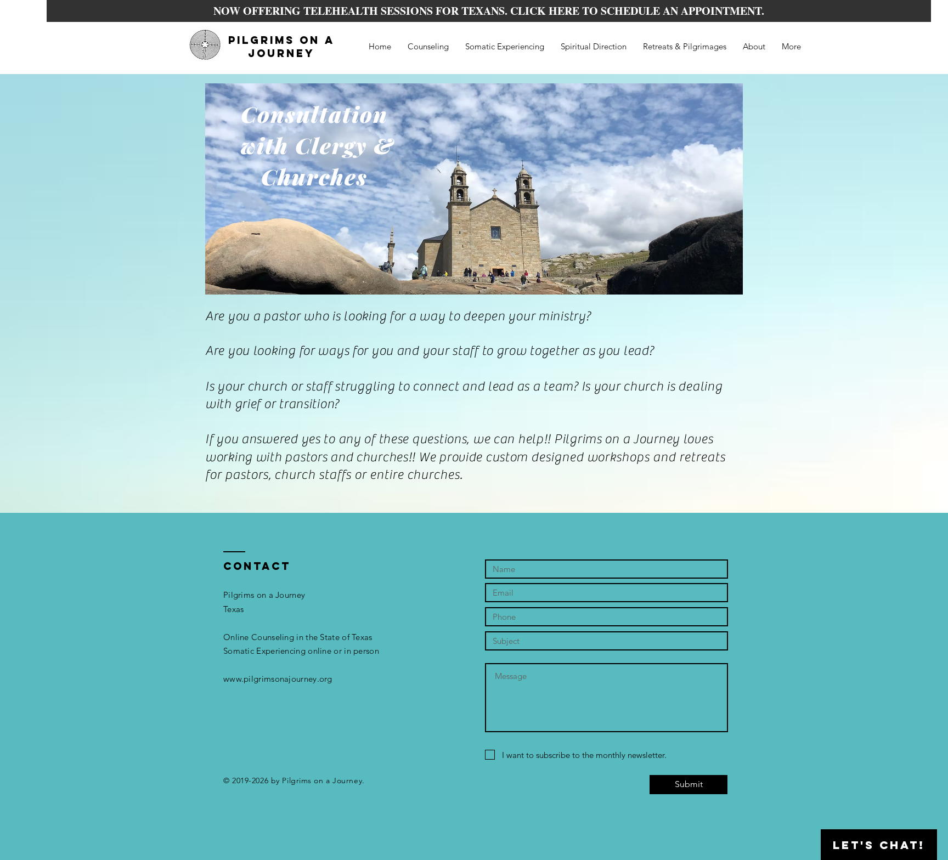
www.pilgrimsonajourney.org (277, 679)
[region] (474, 189)
